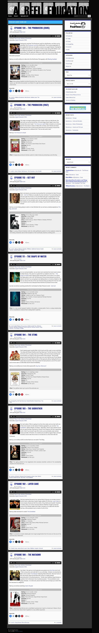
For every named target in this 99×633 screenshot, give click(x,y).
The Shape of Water (19, 328)
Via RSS (67, 49)
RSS (26, 40)
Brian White (69, 177)
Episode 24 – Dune (74, 174)
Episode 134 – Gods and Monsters (74, 121)
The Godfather (29, 477)
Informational (69, 58)
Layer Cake (55, 501)
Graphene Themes (18, 631)
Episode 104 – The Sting (25, 334)
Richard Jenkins (35, 327)
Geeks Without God (70, 97)
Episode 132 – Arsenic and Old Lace (74, 127)
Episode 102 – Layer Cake (26, 483)
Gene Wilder (18, 171)
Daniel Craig (14, 548)
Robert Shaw (38, 401)
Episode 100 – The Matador (27, 554)
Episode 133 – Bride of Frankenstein (74, 124)
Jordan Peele (17, 250)
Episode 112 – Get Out (24, 177)
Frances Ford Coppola (25, 476)
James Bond (20, 548)
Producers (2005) (32, 45)
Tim (16, 30)
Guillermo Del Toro (32, 326)
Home (10, 16)
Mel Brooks (27, 97)
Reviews (68, 66)
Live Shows (68, 60)
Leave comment (57, 97)
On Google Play (69, 44)
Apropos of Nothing (70, 100)
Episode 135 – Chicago (71, 118)
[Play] (11, 36)
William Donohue (70, 185)
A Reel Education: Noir (71, 92)
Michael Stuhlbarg (18, 327)
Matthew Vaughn (34, 548)
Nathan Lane (34, 97)
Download (28, 38)
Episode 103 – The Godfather (28, 408)
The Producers (31, 171)
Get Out (26, 195)
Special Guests (70, 80)
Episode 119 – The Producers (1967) (31, 104)
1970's (12, 476)
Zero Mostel (38, 171)
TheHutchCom (69, 170)
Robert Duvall (16, 477)
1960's (12, 171)
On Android (68, 47)
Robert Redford (30, 401)
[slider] (59, 36)
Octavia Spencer (27, 327)
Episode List (24, 16)
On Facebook (69, 36)
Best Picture (18, 326)
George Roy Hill (15, 401)
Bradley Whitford (27, 248)
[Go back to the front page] (48, 7)
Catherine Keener (36, 248)
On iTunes (68, 41)
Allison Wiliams (18, 248)
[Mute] (55, 36)
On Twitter (68, 38)
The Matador (34, 573)
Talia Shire (23, 477)
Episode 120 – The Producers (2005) (32, 27)
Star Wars (52, 570)
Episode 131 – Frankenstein (72, 130)
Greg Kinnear (18, 622)
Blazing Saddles (52, 59)
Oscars (22, 250)
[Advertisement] (78, 145)
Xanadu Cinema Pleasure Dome (73, 94)
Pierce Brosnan (25, 622)
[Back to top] (96, 630)
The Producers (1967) (39, 124)
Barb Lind (22, 32)
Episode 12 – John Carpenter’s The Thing (75, 183)
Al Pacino (17, 476)
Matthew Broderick (19, 97)
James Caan (34, 476)
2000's (12, 97)
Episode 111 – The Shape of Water (30, 256)
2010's (12, 248)
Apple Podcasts (19, 40)
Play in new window (19, 38)
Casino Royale (29, 586)
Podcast (19, 30)
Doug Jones (24, 326)
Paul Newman (22, 401)
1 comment (58, 622)
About (16, 16)
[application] (35, 36)
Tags (67, 72)
